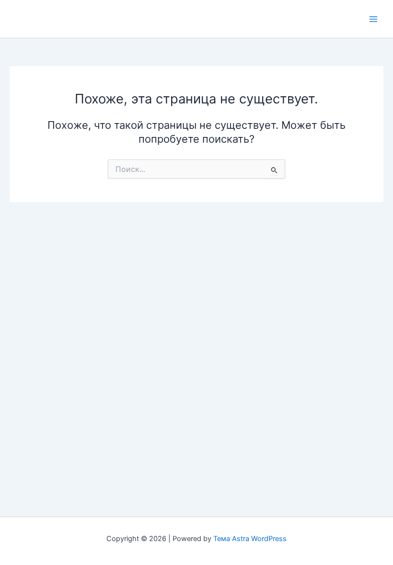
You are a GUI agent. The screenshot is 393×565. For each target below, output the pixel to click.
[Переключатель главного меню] (373, 19)
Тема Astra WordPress (250, 538)
